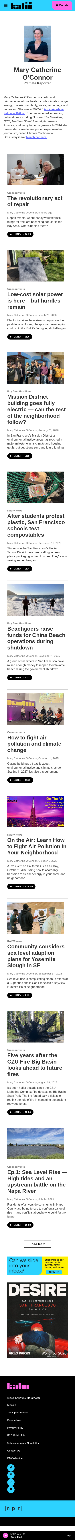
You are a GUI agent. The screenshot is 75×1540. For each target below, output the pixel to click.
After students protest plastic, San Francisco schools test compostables (36, 525)
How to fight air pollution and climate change (34, 744)
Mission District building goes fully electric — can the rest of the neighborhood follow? (36, 409)
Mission (11, 1405)
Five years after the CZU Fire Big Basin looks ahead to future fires (34, 1064)
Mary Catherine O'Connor (22, 212)
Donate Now (14, 1420)
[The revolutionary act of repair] (35, 169)
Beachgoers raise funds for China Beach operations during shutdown (36, 638)
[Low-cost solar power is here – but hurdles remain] (35, 265)
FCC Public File (16, 1435)
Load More (37, 1244)
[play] (5, 1535)
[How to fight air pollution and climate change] (35, 709)
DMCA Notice (15, 1458)
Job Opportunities (17, 1412)
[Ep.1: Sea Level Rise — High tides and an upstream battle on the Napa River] (35, 1143)
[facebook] (11, 1467)
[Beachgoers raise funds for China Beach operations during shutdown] (35, 600)
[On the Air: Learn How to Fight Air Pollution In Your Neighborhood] (35, 811)
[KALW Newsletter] (37, 1266)
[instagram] (11, 1475)
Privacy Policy (15, 1427)
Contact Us (13, 1450)
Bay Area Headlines (19, 391)
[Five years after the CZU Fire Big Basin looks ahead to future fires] (35, 1027)
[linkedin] (11, 1482)
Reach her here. (36, 137)
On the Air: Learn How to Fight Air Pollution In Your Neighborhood (36, 846)
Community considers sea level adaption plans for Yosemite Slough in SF (36, 955)
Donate (63, 5)
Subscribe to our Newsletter (23, 1443)
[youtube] (11, 1489)
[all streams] (70, 1535)
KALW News (14, 510)
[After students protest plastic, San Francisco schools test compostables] (35, 487)
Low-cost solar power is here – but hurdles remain (35, 300)
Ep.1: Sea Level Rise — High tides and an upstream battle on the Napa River (37, 1181)
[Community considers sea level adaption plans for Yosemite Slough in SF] (35, 918)
